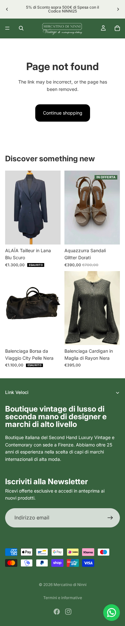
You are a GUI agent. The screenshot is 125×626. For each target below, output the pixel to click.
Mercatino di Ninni (70, 584)
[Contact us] (111, 612)
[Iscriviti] (110, 517)
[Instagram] (68, 611)
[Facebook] (57, 611)
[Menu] (7, 28)
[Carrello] (117, 28)
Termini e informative (62, 597)
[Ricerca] (21, 28)
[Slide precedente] (7, 9)
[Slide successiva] (118, 9)
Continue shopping (62, 113)
